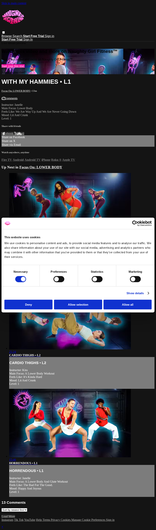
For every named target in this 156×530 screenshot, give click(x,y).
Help (39, 519)
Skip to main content (14, 3)
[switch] (58, 279)
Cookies (66, 519)
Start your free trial (13, 66)
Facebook (8, 133)
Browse (7, 36)
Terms (47, 519)
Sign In (28, 39)
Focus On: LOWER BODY (16, 90)
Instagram (7, 519)
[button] (3, 32)
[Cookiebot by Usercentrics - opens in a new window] (135, 223)
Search (18, 36)
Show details (135, 293)
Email (20, 133)
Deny (28, 304)
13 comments (10, 98)
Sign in (49, 36)
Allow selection (78, 304)
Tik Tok (19, 519)
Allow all (127, 304)
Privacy (56, 519)
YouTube (29, 519)
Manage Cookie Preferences (88, 519)
